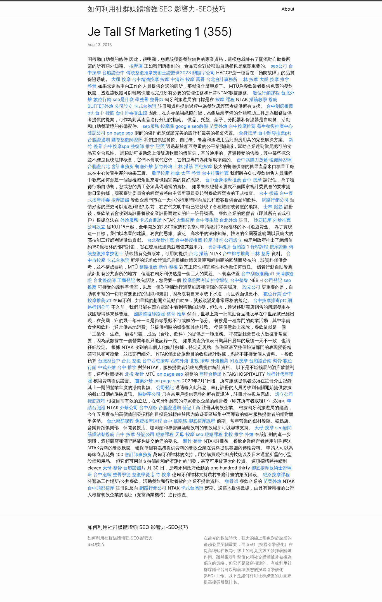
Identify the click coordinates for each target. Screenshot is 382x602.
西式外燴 (179, 360)
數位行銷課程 (266, 92)
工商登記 (126, 280)
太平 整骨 (191, 173)
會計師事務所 (138, 454)
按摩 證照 (213, 240)
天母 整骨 (112, 468)
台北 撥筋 (198, 253)
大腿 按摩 (121, 79)
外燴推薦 (282, 220)
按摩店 (136, 66)
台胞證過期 (99, 139)
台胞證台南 (260, 360)
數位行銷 (102, 99)
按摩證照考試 (196, 280)
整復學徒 (141, 474)
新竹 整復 (168, 267)
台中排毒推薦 (215, 173)
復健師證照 (280, 159)
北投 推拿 (233, 434)
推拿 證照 (155, 146)
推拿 (175, 173)
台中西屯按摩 (155, 360)
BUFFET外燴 (100, 106)
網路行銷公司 (275, 200)
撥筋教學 (258, 99)
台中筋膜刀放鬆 (252, 159)
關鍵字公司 (203, 72)
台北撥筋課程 (120, 421)
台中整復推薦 (188, 240)
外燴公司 (129, 407)
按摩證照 (120, 200)
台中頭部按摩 (101, 488)
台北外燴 (228, 220)
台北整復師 (104, 280)
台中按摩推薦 (242, 126)
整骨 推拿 (176, 313)
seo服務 (151, 126)
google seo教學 (191, 126)
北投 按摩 (199, 360)
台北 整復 (131, 360)
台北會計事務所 (221, 79)
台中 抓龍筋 (175, 421)
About (288, 9)
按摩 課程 (225, 99)
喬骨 (200, 79)
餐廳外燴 (144, 166)
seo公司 (279, 66)
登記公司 (96, 133)
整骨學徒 (122, 474)
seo (199, 434)
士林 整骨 (260, 253)
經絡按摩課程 (276, 474)
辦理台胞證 (210, 374)
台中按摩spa (116, 146)
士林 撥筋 (183, 166)
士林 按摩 (248, 79)
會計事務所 (122, 166)
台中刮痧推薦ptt (274, 133)
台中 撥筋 (104, 113)
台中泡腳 (102, 474)
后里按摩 (160, 173)
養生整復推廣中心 (275, 126)
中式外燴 (107, 367)
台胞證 (239, 247)
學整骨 (141, 99)
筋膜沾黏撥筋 (101, 434)
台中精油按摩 (145, 79)
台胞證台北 (99, 166)
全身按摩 (248, 133)
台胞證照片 (134, 468)
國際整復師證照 (127, 139)
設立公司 (251, 287)
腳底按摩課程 (201, 421)
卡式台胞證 (145, 106)
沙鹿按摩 (263, 220)
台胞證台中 (113, 72)
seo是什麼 (123, 99)
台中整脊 (239, 280)
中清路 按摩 (182, 79)
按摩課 (167, 126)
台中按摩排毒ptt (269, 300)
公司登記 (273, 280)
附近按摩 (239, 360)
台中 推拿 (126, 367)
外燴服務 (129, 220)
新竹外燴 (163, 166)
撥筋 (272, 99)
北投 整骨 (134, 374)
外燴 (249, 434)
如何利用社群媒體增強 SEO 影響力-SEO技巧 (157, 8)
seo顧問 (283, 427)
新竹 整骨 (192, 441)
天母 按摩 (264, 427)
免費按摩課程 (148, 421)
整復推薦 (148, 267)
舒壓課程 (259, 247)
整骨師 (156, 99)
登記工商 (191, 407)
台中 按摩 (252, 180)
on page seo (120, 133)
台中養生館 (207, 220)
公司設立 (124, 106)
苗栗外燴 (218, 126)
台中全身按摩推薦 (223, 180)
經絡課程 (165, 434)
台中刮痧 (148, 407)
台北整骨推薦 (160, 240)
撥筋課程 (96, 401)
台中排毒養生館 (131, 113)
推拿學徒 (220, 280)
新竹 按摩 (161, 474)
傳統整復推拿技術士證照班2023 (158, 72)
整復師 (137, 146)
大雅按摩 (185, 220)
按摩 (164, 79)
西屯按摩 (203, 166)
